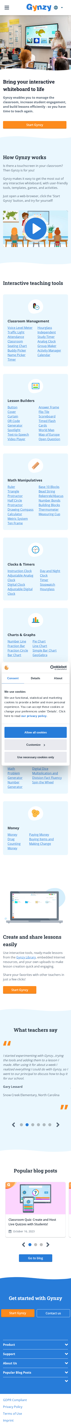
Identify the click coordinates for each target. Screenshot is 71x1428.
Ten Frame (15, 523)
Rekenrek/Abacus (51, 496)
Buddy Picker (17, 350)
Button (12, 407)
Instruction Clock (20, 571)
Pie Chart (39, 641)
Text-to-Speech (18, 434)
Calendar (43, 355)
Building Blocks (49, 505)
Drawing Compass (21, 509)
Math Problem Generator (15, 773)
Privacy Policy (12, 1407)
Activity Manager (49, 350)
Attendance (16, 337)
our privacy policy (34, 715)
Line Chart (40, 646)
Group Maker (46, 346)
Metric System (18, 519)
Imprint (8, 1420)
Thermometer (49, 509)
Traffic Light (16, 332)
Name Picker (17, 355)
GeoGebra (40, 655)
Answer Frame (49, 407)
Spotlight (14, 430)
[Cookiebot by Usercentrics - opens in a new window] (50, 667)
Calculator (15, 514)
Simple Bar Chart (45, 650)
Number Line (17, 641)
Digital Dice (40, 769)
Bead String (47, 491)
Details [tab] (35, 678)
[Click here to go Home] (39, 8)
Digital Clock (16, 584)
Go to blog (35, 1258)
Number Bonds (49, 500)
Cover (12, 412)
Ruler (11, 487)
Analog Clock (46, 341)
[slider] (17, 243)
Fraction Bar (16, 646)
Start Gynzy (34, 125)
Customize (33, 744)
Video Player (16, 439)
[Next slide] (57, 1124)
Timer (12, 359)
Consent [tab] (13, 678)
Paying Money (39, 834)
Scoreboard (47, 416)
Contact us (53, 1313)
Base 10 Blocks (49, 487)
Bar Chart (14, 655)
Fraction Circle (18, 650)
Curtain (13, 416)
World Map (46, 430)
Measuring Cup (49, 514)
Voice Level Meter (20, 328)
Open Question (49, 439)
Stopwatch (47, 584)
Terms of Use (12, 1414)
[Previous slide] (13, 1124)
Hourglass (44, 328)
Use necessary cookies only (35, 757)
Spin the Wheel (43, 782)
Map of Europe (49, 434)
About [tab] (58, 678)
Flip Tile (44, 412)
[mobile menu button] (8, 7)
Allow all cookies (35, 732)
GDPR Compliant (15, 1400)
